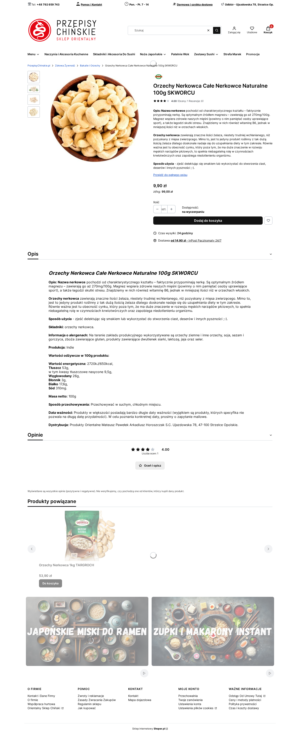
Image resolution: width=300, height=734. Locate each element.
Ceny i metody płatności (245, 700)
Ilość (156, 202)
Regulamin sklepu (89, 704)
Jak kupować (87, 708)
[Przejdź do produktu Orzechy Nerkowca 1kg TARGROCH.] (90, 535)
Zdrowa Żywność (65, 65)
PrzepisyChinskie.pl (39, 65)
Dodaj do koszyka (208, 221)
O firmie (33, 700)
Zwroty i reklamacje (91, 696)
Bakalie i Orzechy (90, 65)
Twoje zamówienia (190, 700)
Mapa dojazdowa (139, 700)
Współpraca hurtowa (41, 704)
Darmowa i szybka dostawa (195, 4)
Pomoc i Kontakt (91, 4)
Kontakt (133, 696)
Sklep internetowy (148, 728)
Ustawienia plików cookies (196, 708)
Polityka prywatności (243, 704)
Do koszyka (50, 583)
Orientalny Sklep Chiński (44, 708)
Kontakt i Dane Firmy (41, 696)
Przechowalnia (188, 696)
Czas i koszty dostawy (244, 708)
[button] (216, 30)
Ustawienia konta (189, 704)
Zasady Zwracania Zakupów (97, 700)
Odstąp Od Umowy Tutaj (246, 696)
